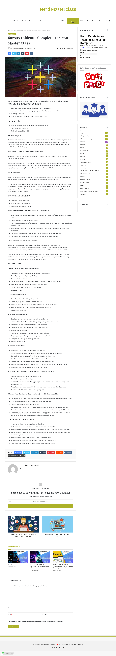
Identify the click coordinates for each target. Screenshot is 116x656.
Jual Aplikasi (84, 165)
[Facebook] (9, 53)
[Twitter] (14, 53)
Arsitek (27, 21)
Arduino (83, 168)
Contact (101, 21)
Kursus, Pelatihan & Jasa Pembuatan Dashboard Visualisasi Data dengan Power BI (63, 566)
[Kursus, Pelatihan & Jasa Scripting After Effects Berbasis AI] (40, 557)
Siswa (94, 21)
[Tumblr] (22, 53)
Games (42, 21)
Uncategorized (85, 188)
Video (82, 21)
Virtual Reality (85, 182)
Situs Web (44, 615)
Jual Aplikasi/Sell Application (89, 191)
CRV (82, 185)
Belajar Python (85, 179)
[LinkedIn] (18, 53)
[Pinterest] (27, 53)
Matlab (63, 21)
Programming (73, 21)
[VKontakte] (31, 53)
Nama (10, 608)
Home (9, 21)
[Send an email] (25, 48)
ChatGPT (84, 176)
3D (14, 21)
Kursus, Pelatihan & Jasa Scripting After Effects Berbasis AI (39, 566)
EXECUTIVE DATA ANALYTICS (90, 171)
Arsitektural (84, 150)
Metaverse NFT (85, 174)
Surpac (83, 194)
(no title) (10, 564)
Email (10, 615)
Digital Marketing (86, 162)
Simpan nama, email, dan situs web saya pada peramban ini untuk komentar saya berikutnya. (36, 621)
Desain (35, 21)
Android (20, 21)
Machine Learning (53, 21)
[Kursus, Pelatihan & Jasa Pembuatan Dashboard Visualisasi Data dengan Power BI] (63, 557)
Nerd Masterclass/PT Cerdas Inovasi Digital (71, 644)
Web (88, 21)
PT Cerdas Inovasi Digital (17, 48)
